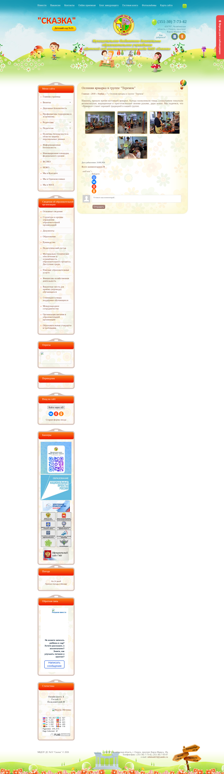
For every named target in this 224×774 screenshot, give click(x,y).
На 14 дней (56, 581)
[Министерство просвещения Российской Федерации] (48, 519)
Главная (85, 94)
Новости (41, 5)
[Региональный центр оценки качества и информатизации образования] (48, 546)
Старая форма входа (56, 420)
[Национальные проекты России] (56, 499)
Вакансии (55, 5)
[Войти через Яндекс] (94, 186)
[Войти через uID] (94, 177)
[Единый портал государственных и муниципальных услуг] (56, 511)
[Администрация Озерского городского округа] (48, 528)
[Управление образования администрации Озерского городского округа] (64, 528)
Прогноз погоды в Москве (56, 584)
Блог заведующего (109, 5)
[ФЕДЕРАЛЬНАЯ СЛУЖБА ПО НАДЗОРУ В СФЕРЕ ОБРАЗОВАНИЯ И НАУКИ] (64, 546)
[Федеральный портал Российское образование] (48, 537)
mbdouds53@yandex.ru (158, 757)
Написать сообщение (54, 664)
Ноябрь (101, 94)
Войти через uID (56, 407)
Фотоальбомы (149, 5)
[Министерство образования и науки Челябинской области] (64, 519)
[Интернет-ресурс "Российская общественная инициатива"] (64, 537)
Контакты (69, 5)
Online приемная (87, 5)
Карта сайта (166, 5)
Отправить (99, 207)
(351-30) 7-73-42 (172, 21)
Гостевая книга (130, 5)
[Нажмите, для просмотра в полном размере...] (100, 111)
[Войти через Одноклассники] (94, 191)
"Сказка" (56, 21)
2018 (93, 94)
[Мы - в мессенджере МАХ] (56, 473)
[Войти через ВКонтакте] (94, 182)
